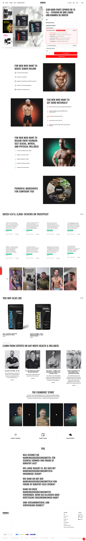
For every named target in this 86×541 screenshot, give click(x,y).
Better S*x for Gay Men (9, 47)
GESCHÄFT (6, 2)
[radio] (61, 36)
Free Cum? (0, 271)
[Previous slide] (7, 279)
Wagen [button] (82, 2)
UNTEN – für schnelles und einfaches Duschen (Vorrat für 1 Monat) (10, 334)
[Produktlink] (16, 319)
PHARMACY (11, 2)
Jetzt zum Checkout (65, 53)
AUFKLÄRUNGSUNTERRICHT (21, 2)
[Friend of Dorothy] (43, 3)
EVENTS (15, 2)
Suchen (70, 2)
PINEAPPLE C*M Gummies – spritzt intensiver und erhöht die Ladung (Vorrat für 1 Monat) (36, 334)
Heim (3, 47)
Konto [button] (74, 2)
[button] (76, 8)
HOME (3, 2)
